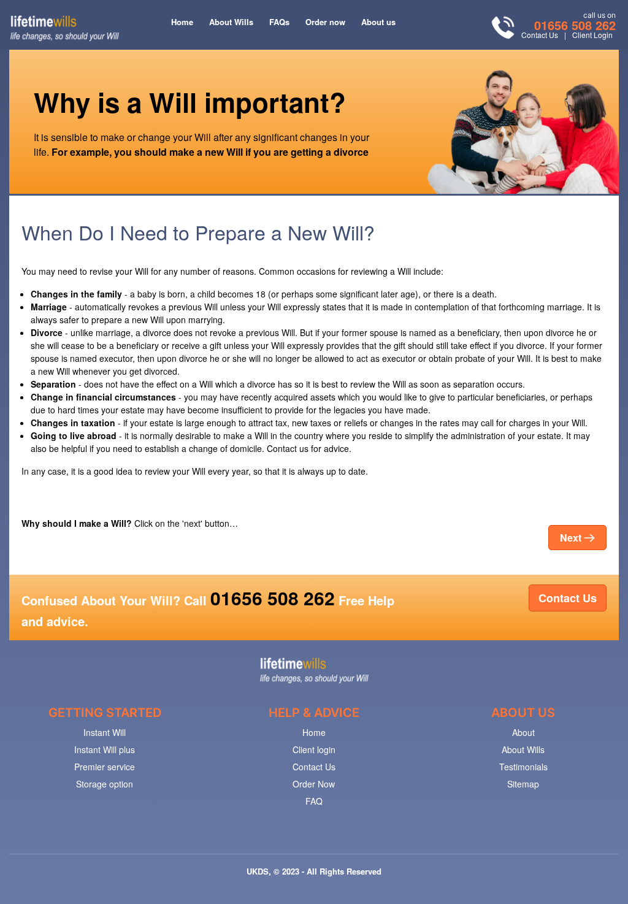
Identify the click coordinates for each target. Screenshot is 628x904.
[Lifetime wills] (522, 129)
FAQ (314, 801)
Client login (314, 749)
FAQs (279, 22)
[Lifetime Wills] (313, 670)
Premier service (104, 766)
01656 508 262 (575, 25)
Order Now (314, 784)
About (523, 732)
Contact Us (539, 34)
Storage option (104, 784)
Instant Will (104, 732)
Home (182, 22)
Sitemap (523, 784)
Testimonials (523, 766)
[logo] (64, 28)
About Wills (231, 22)
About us (378, 22)
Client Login (592, 34)
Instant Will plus (104, 749)
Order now (325, 22)
